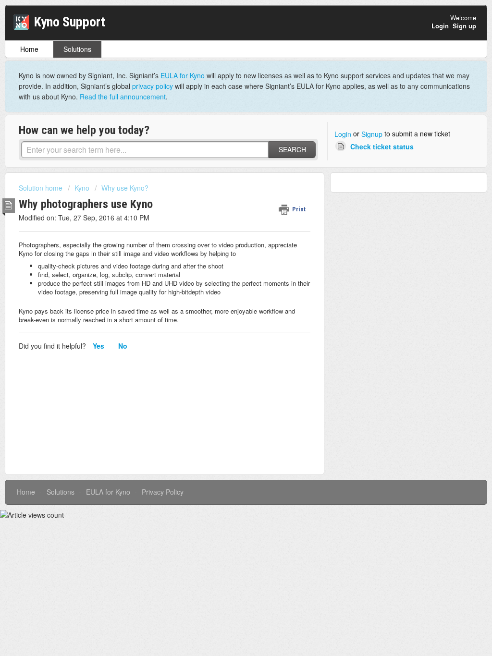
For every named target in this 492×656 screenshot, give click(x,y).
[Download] (228, 204)
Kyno (81, 188)
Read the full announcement (123, 96)
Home (29, 49)
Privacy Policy (163, 492)
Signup (371, 134)
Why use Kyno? (124, 188)
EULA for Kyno (182, 75)
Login (342, 134)
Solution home (41, 188)
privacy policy (152, 86)
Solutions (77, 49)
